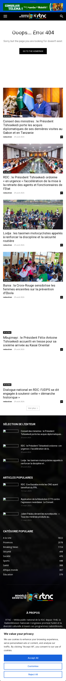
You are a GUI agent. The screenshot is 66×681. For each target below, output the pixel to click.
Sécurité (43, 31)
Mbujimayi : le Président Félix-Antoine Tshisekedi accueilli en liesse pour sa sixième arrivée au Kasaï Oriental (30, 341)
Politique (8, 24)
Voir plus (32, 408)
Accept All (33, 658)
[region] (33, 655)
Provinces (28, 38)
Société (22, 24)
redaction (7, 137)
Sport (35, 24)
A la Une (7, 116)
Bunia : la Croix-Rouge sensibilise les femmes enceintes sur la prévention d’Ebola (29, 289)
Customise (33, 666)
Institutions (10, 38)
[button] (5, 16)
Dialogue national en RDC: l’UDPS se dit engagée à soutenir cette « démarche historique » (31, 393)
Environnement (11, 31)
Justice (30, 31)
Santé (46, 24)
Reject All (33, 674)
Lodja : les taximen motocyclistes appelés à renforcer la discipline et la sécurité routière (33, 237)
